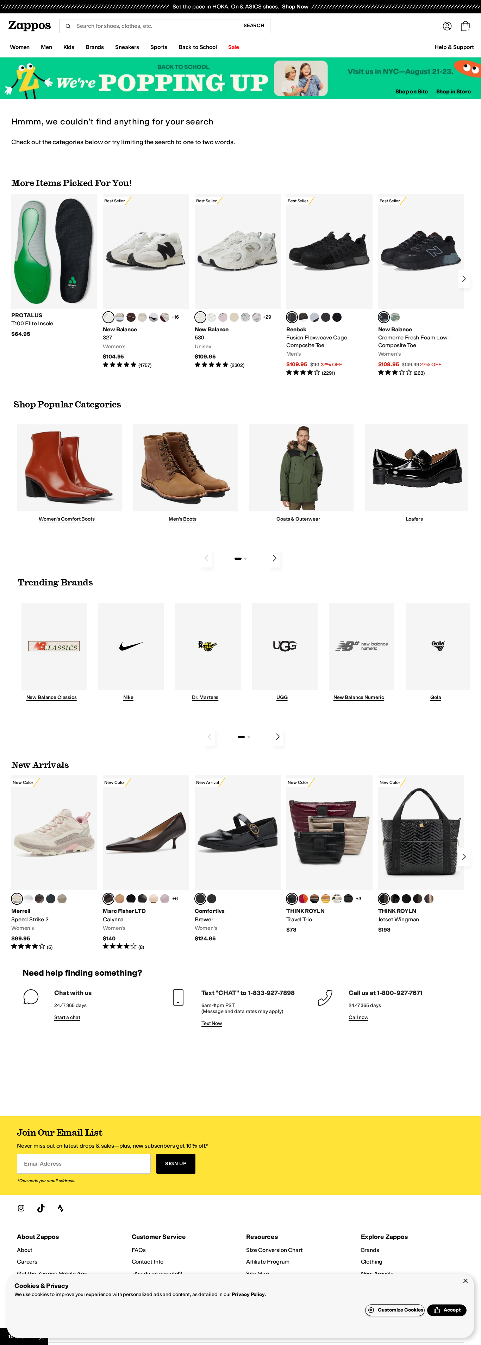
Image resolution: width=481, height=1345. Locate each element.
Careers (27, 1261)
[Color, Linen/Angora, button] (142, 317)
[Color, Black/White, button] (337, 317)
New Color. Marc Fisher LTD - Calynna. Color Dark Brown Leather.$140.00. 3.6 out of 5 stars (146, 863)
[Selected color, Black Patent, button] (200, 898)
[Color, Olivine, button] (39, 898)
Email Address (42, 1163)
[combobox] (148, 26)
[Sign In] (447, 26)
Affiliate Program (267, 1261)
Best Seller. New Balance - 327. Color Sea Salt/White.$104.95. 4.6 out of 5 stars (146, 281)
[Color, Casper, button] (28, 898)
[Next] (464, 279)
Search (254, 26)
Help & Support (454, 47)
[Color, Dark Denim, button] (325, 898)
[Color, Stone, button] (62, 898)
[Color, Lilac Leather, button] (164, 898)
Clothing (372, 1261)
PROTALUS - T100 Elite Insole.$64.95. (54, 266)
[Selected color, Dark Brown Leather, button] (108, 898)
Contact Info (147, 1261)
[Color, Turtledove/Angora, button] (234, 317)
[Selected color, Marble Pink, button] (17, 898)
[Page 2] (245, 559)
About (24, 1250)
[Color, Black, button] (211, 898)
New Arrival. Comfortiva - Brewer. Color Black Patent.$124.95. (238, 858)
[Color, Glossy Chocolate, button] (417, 898)
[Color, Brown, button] (303, 317)
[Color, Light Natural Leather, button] (153, 898)
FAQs (139, 1250)
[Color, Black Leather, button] (142, 898)
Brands (370, 1250)
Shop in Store (453, 91)
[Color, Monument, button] (50, 898)
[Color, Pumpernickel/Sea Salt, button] (131, 317)
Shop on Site (411, 91)
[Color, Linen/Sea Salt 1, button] (119, 317)
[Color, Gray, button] (314, 317)
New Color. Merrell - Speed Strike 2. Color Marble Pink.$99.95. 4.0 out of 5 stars (54, 863)
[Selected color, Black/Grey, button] (292, 317)
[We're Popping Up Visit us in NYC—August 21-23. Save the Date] (240, 78)
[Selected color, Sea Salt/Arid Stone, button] (200, 317)
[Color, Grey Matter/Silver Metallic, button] (245, 317)
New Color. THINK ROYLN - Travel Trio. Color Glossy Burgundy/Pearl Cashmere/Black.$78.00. (329, 854)
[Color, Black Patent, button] (395, 898)
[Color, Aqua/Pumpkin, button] (395, 317)
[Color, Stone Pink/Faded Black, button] (223, 317)
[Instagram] (21, 1208)
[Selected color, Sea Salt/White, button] (108, 317)
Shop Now (295, 6)
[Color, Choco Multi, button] (337, 898)
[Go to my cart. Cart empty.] (465, 26)
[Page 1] (238, 559)
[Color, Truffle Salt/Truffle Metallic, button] (256, 317)
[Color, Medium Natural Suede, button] (119, 898)
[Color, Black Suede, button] (131, 898)
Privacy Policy (248, 1294)
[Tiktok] (41, 1208)
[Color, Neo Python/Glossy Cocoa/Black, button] (314, 898)
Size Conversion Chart (274, 1250)
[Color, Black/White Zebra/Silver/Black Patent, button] (348, 898)
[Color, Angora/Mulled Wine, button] (164, 317)
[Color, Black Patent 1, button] (429, 898)
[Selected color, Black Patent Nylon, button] (383, 898)
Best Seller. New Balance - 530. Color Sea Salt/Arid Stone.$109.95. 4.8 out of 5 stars (238, 281)
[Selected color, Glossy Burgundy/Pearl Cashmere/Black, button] (292, 898)
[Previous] (206, 558)
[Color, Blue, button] (325, 317)
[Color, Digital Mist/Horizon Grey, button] (153, 317)
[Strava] (60, 1208)
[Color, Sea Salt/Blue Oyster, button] (211, 317)
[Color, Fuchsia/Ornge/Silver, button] (303, 898)
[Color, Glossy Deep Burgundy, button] (406, 898)
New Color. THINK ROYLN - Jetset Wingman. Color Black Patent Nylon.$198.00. (421, 854)
